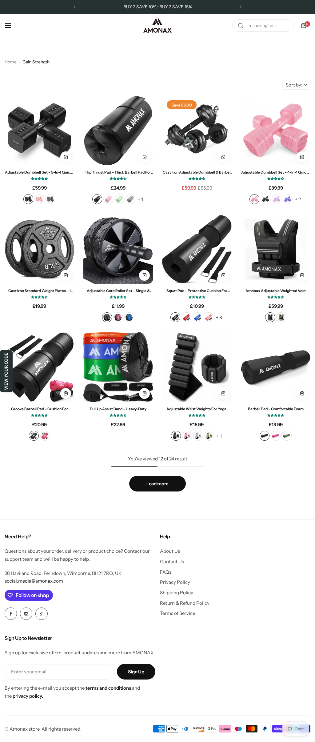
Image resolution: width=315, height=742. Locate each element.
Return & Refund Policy (184, 603)
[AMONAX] (157, 25)
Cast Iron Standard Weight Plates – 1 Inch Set (39, 290)
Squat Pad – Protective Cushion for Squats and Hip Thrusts (196, 290)
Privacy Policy (175, 582)
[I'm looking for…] (240, 25)
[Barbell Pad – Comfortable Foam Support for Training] (275, 367)
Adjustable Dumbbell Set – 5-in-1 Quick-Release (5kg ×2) (39, 172)
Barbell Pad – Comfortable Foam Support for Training (276, 409)
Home (11, 62)
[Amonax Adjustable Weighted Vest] (275, 249)
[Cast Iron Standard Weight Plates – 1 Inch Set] (39, 249)
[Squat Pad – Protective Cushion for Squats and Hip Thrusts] (197, 249)
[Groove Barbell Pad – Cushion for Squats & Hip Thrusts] (39, 367)
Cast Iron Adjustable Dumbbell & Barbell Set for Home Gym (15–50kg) (197, 172)
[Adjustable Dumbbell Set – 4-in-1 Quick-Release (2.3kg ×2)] (275, 130)
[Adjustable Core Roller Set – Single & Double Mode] (118, 249)
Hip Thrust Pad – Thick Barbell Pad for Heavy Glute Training (118, 172)
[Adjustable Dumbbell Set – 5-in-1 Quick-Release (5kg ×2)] (39, 130)
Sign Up (136, 672)
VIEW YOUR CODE (6, 371)
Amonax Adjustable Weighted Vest (275, 290)
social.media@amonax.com (34, 581)
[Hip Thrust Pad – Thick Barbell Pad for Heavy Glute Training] (118, 130)
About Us (170, 551)
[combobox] (263, 25)
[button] (74, 7)
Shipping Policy (176, 593)
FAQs (165, 572)
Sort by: (294, 85)
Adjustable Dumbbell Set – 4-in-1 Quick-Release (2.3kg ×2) (275, 172)
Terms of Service (177, 613)
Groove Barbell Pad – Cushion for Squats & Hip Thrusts (39, 409)
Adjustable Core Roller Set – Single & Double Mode (118, 290)
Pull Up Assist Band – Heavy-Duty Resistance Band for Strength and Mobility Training (118, 409)
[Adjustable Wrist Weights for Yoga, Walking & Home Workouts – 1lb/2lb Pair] (197, 367)
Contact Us (172, 561)
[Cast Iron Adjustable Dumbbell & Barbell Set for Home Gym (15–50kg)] (197, 130)
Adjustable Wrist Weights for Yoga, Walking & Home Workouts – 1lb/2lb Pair (196, 409)
